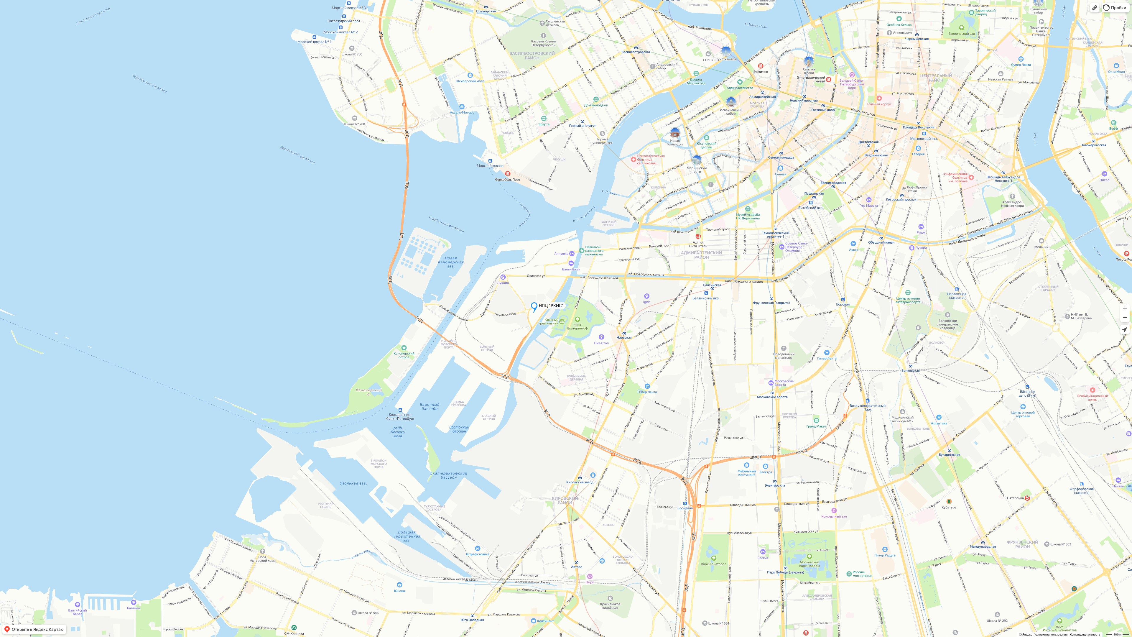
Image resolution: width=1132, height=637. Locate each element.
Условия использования (1050, 634)
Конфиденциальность (1085, 634)
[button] (1094, 7)
